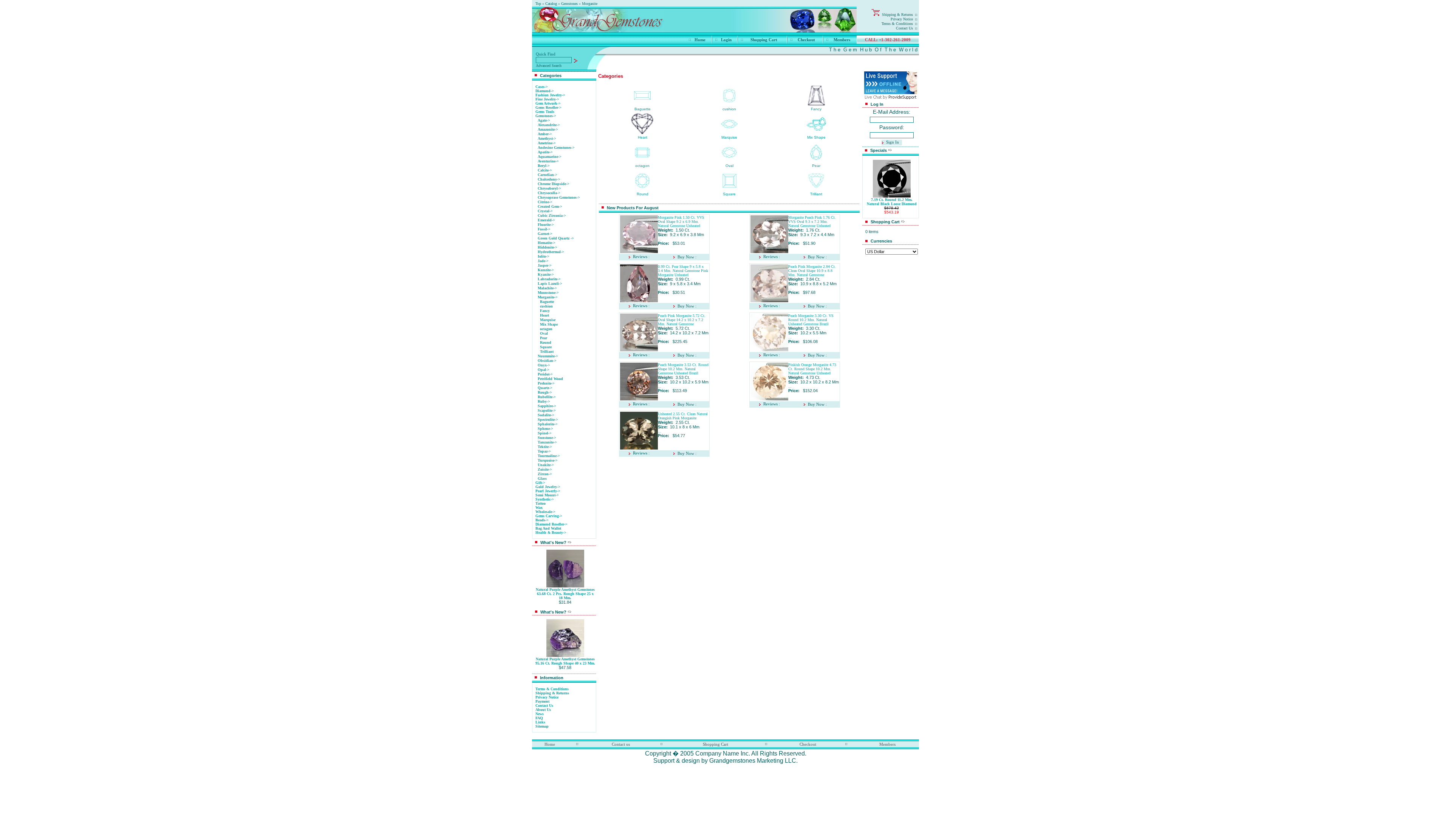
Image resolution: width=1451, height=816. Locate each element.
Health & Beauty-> (550, 532)
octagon (546, 329)
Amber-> (545, 134)
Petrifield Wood (550, 379)
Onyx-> (544, 365)
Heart (544, 315)
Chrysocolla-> (549, 193)
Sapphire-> (547, 406)
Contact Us (904, 28)
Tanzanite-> (547, 442)
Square (546, 347)
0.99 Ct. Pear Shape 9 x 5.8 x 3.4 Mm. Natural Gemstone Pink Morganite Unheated (683, 270)
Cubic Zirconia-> (552, 215)
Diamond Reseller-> (551, 524)
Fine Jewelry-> (547, 99)
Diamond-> (544, 91)
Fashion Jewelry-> (550, 95)
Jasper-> (545, 265)
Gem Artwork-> (548, 103)
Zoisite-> (545, 469)
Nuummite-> (548, 356)
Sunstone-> (547, 438)
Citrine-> (545, 202)
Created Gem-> (550, 206)
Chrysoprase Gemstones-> (559, 197)
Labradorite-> (549, 279)
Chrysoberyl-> (549, 188)
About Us (543, 710)
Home (700, 39)
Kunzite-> (546, 270)
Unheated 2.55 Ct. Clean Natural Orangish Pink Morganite (683, 416)
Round (545, 342)
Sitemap (542, 726)
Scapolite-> (547, 410)
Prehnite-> (546, 383)
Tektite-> (545, 447)
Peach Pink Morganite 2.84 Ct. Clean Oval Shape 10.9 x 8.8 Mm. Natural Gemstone (812, 270)
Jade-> (543, 261)
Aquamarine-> (550, 157)
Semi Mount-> (547, 495)
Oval (544, 333)
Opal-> (543, 370)
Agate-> (544, 120)
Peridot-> (545, 374)
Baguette (547, 302)
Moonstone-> (548, 293)
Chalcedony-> (549, 179)
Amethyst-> (547, 138)
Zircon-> (545, 474)
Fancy (545, 311)
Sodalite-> (546, 415)
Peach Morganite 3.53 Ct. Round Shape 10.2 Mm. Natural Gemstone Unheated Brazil (683, 369)
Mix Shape (549, 324)
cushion (546, 306)
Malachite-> (547, 288)
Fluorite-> (546, 225)
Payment (542, 701)
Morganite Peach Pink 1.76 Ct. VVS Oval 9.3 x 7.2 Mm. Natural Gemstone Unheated (812, 221)
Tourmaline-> (549, 456)
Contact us (621, 744)
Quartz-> (545, 388)
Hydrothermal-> (551, 252)
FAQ (539, 718)
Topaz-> (544, 451)
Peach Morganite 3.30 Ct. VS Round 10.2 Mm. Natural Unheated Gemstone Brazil (811, 320)
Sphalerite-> (548, 424)
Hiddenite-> (547, 247)
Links (540, 722)
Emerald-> (546, 220)
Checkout (806, 39)
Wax (539, 507)
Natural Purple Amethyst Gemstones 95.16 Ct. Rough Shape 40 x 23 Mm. (565, 661)
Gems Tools (544, 112)
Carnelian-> (547, 175)
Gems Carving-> (548, 516)
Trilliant (547, 351)
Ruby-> (544, 401)
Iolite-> (543, 256)
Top (538, 4)
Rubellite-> (547, 397)
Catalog (551, 4)
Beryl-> (544, 166)
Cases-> (541, 87)
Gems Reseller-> (548, 107)
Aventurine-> (548, 161)
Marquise (547, 320)
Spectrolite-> (548, 419)
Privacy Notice (902, 19)
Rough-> (545, 392)
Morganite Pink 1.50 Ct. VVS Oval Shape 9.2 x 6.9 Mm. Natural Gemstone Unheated (681, 221)
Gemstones (569, 4)
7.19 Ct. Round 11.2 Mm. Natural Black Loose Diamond (892, 202)
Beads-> (542, 520)
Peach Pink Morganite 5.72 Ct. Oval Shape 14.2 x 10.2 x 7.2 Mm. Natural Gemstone (681, 320)
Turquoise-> (548, 460)
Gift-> (540, 483)
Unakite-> (546, 465)
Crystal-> (545, 211)
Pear (543, 338)
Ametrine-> (547, 143)
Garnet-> (545, 234)
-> (545, 116)
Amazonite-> (548, 129)
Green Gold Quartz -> (556, 238)
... (659, 239)
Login (726, 39)
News (539, 714)
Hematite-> (546, 243)
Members (842, 39)
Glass (542, 478)
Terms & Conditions (897, 24)
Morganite (589, 4)
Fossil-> (544, 229)
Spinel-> (545, 433)
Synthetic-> (544, 499)
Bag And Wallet (548, 528)
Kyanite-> (546, 274)
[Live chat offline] (890, 92)
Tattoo (540, 503)
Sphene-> (545, 429)
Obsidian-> (547, 361)
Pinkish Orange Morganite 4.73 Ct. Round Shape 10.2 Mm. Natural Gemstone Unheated (812, 369)
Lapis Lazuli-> (550, 283)
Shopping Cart (763, 39)
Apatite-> (545, 152)
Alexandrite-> (549, 125)
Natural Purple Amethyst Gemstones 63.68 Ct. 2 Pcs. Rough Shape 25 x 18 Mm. (565, 593)
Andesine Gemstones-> (556, 147)
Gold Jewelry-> (547, 487)
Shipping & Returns (897, 14)
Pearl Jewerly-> (547, 491)
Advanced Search (549, 65)
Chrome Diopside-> (553, 184)
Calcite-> (545, 170)
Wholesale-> (545, 512)
